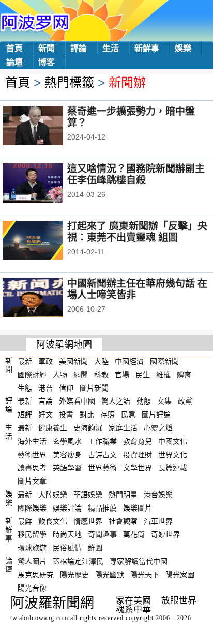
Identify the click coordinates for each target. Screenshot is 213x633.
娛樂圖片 (137, 508)
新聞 (46, 48)
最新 (25, 361)
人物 (60, 374)
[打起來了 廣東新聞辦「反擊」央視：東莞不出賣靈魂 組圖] (47, 241)
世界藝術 (102, 468)
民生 (142, 374)
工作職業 (102, 441)
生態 (25, 387)
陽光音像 (32, 587)
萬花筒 (134, 534)
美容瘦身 (67, 454)
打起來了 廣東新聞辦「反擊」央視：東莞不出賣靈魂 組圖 (137, 232)
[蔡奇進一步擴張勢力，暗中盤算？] (47, 126)
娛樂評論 (67, 508)
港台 (45, 387)
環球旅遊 (32, 548)
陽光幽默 (109, 574)
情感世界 (87, 521)
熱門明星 (123, 494)
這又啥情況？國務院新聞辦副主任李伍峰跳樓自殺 (136, 174)
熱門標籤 (69, 82)
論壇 (14, 62)
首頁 (14, 48)
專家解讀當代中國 (139, 561)
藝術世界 (32, 454)
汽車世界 (158, 521)
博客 (46, 62)
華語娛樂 (87, 494)
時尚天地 (67, 534)
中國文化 (172, 441)
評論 (78, 48)
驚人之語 (115, 401)
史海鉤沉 (87, 428)
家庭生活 (123, 428)
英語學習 (67, 468)
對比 (87, 414)
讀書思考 (32, 468)
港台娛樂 (158, 494)
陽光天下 (144, 574)
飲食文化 (52, 521)
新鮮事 (146, 48)
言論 (45, 401)
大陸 (101, 361)
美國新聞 (73, 361)
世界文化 (172, 454)
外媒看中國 (77, 401)
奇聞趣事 (102, 534)
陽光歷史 (74, 574)
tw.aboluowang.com (39, 618)
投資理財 (137, 454)
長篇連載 (172, 468)
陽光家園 (179, 574)
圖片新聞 (94, 387)
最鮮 (25, 521)
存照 (107, 414)
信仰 (66, 387)
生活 (110, 48)
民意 (128, 414)
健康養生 (52, 428)
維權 (163, 374)
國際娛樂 (32, 508)
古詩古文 (102, 454)
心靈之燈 (158, 428)
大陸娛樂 (52, 494)
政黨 (185, 401)
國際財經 (32, 374)
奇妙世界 (165, 534)
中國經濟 (129, 361)
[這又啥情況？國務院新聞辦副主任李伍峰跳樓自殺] (47, 184)
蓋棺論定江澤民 (78, 561)
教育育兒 (137, 441)
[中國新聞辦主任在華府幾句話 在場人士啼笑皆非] (47, 298)
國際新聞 (164, 361)
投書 (66, 414)
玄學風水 (67, 441)
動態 (143, 401)
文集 (164, 401)
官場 (122, 374)
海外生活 (32, 441)
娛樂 (183, 48)
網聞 (80, 374)
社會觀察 (123, 521)
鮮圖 (95, 548)
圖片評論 (156, 414)
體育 (184, 374)
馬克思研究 (36, 574)
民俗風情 (67, 548)
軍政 (45, 361)
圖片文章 (32, 481)
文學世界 (137, 468)
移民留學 (32, 534)
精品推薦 (102, 508)
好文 (45, 414)
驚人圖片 (32, 561)
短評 (25, 414)
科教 (101, 374)
